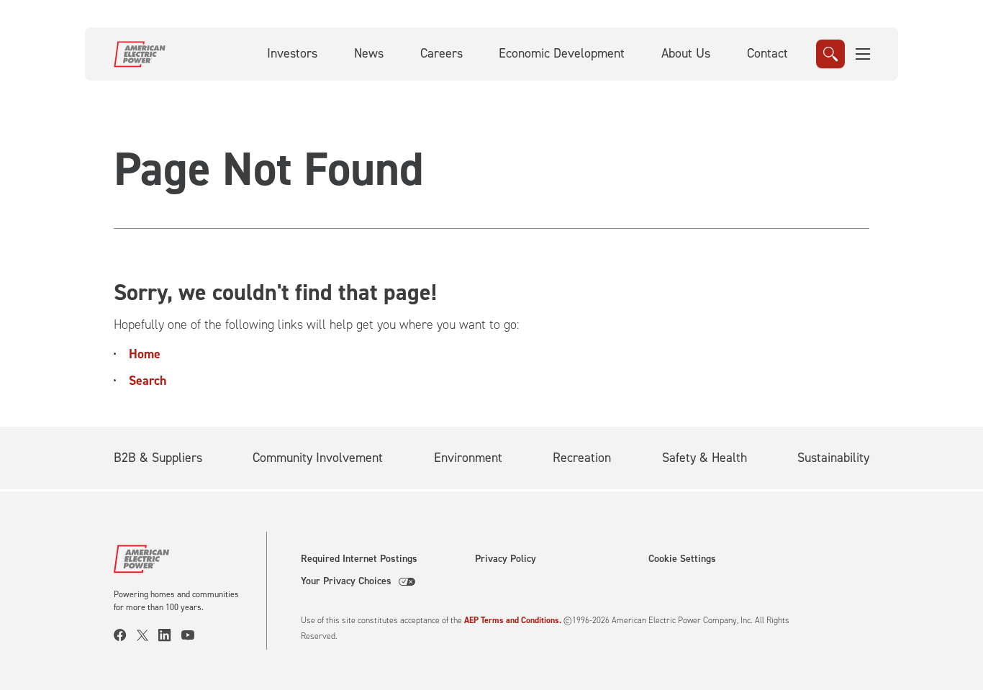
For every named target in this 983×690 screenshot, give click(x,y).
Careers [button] (441, 53)
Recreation (582, 457)
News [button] (369, 53)
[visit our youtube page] (192, 635)
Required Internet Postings (359, 559)
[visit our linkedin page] (169, 635)
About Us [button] (685, 53)
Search (147, 380)
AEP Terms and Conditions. (512, 620)
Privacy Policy (505, 559)
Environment (468, 457)
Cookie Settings (682, 559)
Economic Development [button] (562, 53)
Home (144, 354)
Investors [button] (292, 53)
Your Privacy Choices (346, 581)
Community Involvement (318, 457)
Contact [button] (767, 53)
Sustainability (833, 457)
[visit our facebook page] (125, 635)
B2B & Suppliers (158, 457)
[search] (830, 54)
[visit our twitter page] (147, 635)
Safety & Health (704, 457)
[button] (863, 54)
